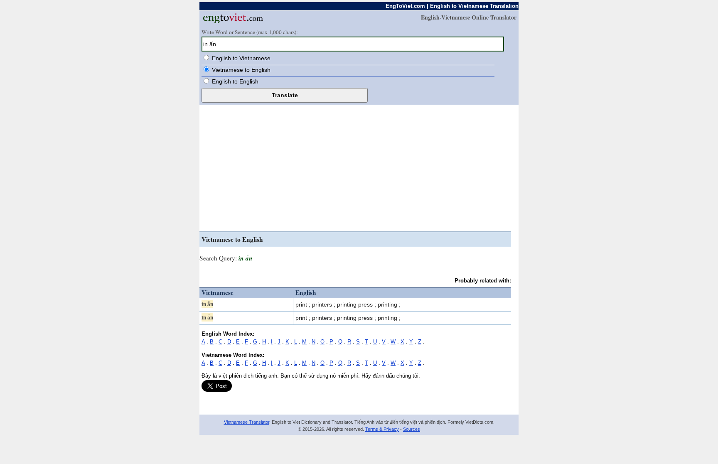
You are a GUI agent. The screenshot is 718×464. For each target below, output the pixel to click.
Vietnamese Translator (246, 422)
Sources (411, 429)
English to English (235, 81)
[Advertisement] (355, 169)
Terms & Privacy (382, 429)
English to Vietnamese (241, 58)
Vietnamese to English (241, 69)
